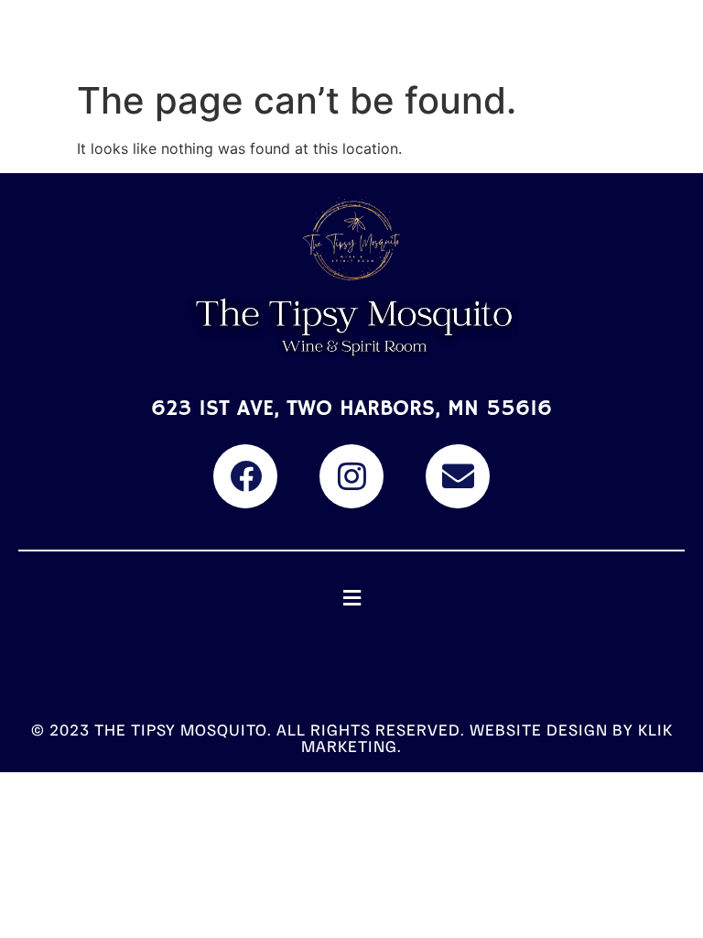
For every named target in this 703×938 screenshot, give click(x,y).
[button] (351, 599)
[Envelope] (458, 476)
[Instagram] (351, 476)
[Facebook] (245, 476)
